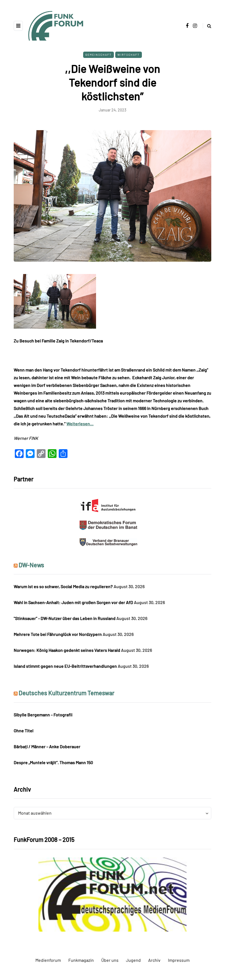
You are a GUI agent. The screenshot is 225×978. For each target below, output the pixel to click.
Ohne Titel (23, 730)
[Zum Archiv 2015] (112, 893)
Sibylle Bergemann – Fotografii (43, 714)
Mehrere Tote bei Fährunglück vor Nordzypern (58, 634)
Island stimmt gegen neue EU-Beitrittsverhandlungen (65, 666)
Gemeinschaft (98, 54)
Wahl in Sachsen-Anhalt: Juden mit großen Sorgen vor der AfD (73, 602)
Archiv (154, 960)
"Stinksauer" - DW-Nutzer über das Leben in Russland (65, 618)
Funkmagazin (81, 960)
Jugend (133, 960)
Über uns (110, 960)
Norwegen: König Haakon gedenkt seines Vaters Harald (67, 650)
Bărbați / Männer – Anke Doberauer (47, 746)
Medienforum (48, 960)
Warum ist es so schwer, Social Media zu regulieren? (63, 586)
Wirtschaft (128, 54)
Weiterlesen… (80, 423)
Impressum (179, 960)
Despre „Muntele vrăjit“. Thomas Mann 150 (53, 762)
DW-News (31, 564)
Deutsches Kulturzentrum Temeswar (66, 692)
